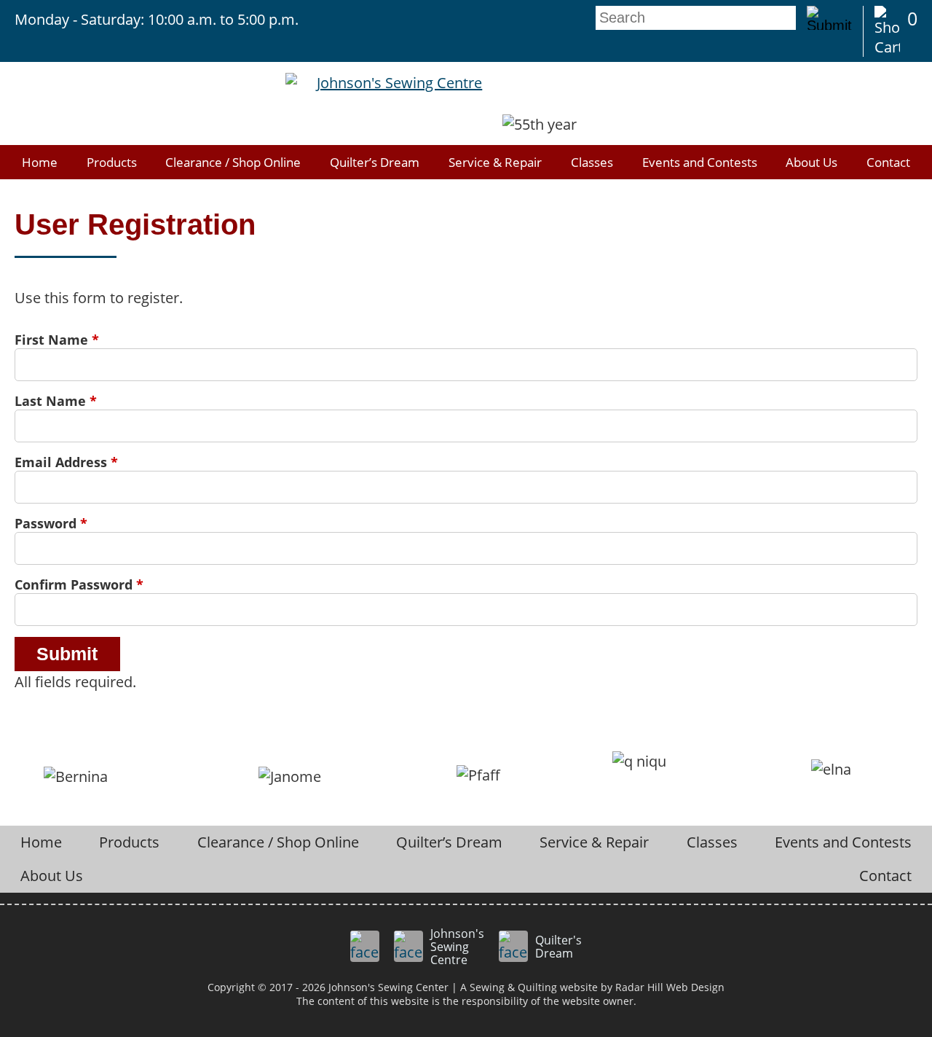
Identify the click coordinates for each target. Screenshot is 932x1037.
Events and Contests (699, 162)
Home (40, 162)
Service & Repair (495, 162)
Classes (592, 162)
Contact (888, 162)
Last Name (56, 401)
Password (51, 523)
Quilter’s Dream (374, 162)
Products (112, 162)
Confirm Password (79, 584)
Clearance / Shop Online (233, 162)
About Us (811, 162)
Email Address (66, 462)
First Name (57, 339)
